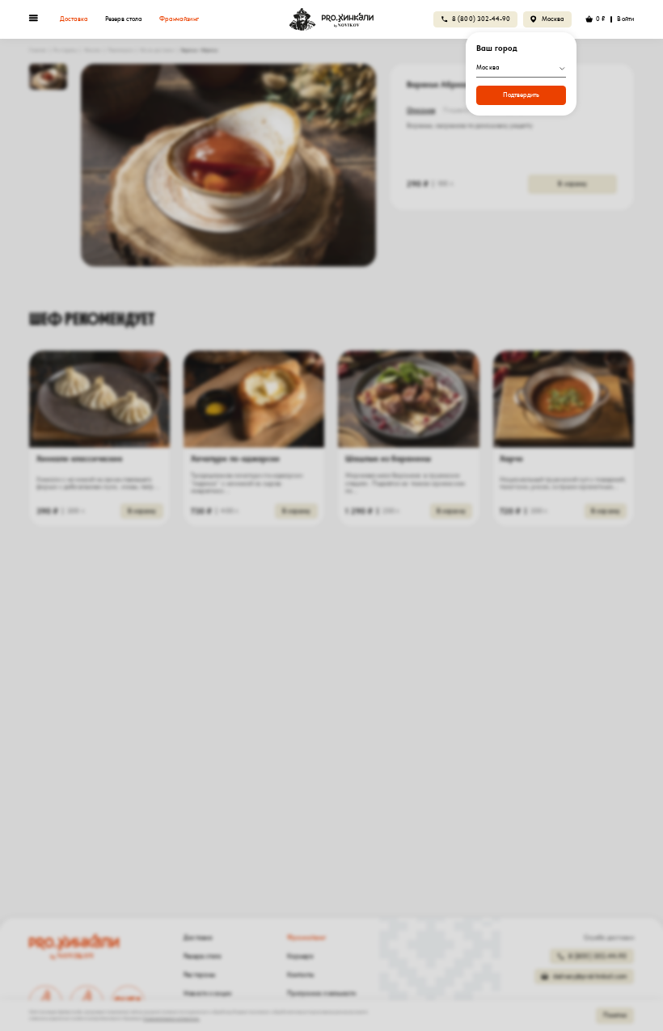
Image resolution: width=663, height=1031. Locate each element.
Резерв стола (124, 19)
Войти (625, 19)
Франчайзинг (179, 19)
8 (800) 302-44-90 (481, 19)
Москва (553, 19)
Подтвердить (521, 95)
